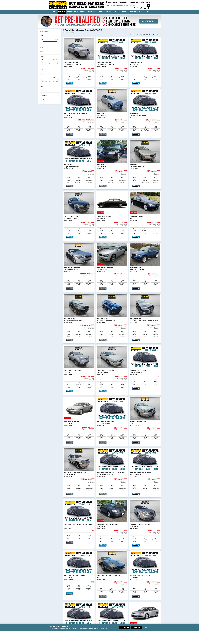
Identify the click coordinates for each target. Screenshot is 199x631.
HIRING (100, 12)
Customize (145, 627)
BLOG (117, 12)
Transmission (44, 95)
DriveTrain (43, 90)
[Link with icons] (134, 8)
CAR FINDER (91, 12)
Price (41, 56)
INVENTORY (61, 12)
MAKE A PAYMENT (144, 12)
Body (41, 86)
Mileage (42, 74)
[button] (148, 5)
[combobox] (40, 47)
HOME (53, 12)
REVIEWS (108, 12)
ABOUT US (125, 12)
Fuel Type (43, 100)
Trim (41, 69)
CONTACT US (134, 12)
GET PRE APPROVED (72, 12)
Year (41, 35)
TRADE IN (83, 12)
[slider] (42, 41)
